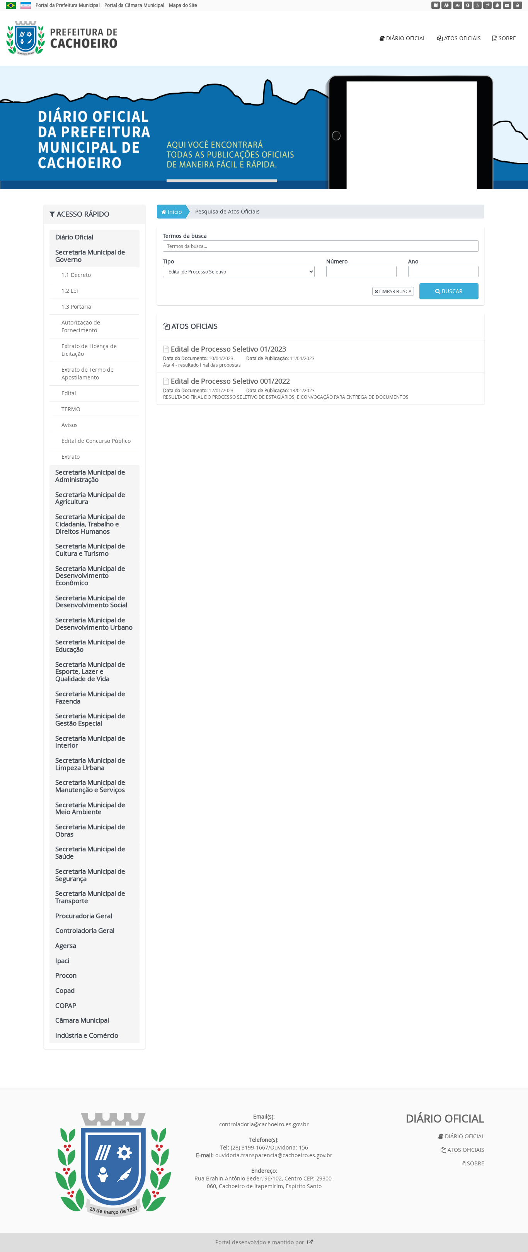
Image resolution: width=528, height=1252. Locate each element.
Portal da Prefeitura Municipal (68, 5)
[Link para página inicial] (113, 1165)
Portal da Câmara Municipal (134, 5)
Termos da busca (185, 235)
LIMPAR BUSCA (395, 291)
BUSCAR (451, 291)
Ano (413, 261)
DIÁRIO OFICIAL (405, 38)
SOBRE (506, 38)
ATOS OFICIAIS (462, 38)
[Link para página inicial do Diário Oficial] (61, 38)
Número (336, 261)
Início (174, 211)
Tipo (168, 261)
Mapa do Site (183, 5)
